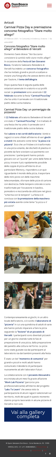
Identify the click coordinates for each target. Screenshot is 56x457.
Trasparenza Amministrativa (20, 450)
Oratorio (44, 38)
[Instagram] (50, 454)
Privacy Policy (42, 447)
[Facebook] (46, 454)
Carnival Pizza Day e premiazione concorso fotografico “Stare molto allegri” (28, 30)
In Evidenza (35, 38)
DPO (45, 450)
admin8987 (8, 42)
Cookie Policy (37, 450)
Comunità (26, 38)
